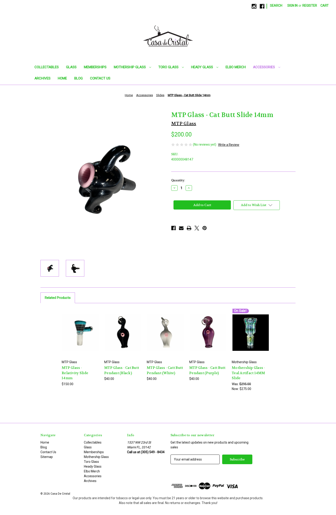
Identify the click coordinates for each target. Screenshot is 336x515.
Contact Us (100, 78)
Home (62, 78)
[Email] (181, 228)
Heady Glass (202, 67)
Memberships (95, 67)
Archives (43, 78)
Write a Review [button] (228, 145)
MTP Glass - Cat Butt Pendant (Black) (121, 370)
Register (309, 5)
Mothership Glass (130, 67)
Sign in (292, 5)
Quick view (80, 328)
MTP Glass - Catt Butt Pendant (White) (165, 370)
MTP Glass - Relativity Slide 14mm (75, 372)
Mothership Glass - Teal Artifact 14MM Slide (248, 372)
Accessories (264, 67)
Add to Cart (80, 336)
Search (276, 5)
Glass (71, 67)
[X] (197, 228)
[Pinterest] (204, 228)
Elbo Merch (236, 67)
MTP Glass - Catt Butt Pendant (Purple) (207, 370)
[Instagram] (254, 6)
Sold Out (123, 336)
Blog (78, 78)
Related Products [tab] (58, 298)
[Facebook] (262, 6)
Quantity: (178, 180)
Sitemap (46, 457)
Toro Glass (168, 67)
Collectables (47, 67)
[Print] (189, 228)
